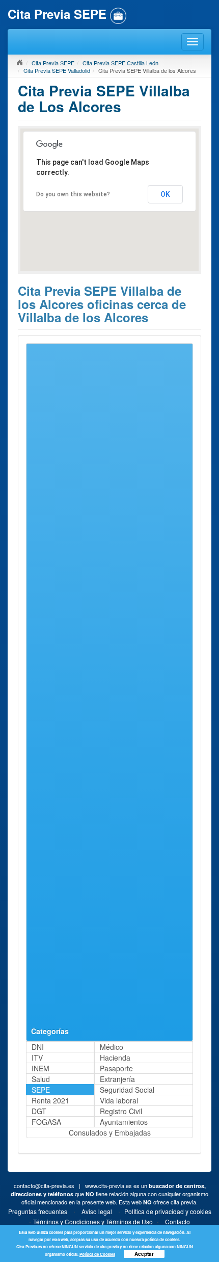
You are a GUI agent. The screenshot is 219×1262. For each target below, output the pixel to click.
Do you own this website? (73, 194)
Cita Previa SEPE (53, 63)
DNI (38, 1047)
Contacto (177, 1221)
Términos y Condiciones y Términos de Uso (93, 1221)
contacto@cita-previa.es (44, 1185)
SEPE (41, 1090)
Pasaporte (116, 1068)
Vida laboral (119, 1100)
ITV (37, 1057)
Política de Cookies (97, 1254)
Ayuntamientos (124, 1122)
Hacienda (115, 1057)
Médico (111, 1047)
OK (165, 194)
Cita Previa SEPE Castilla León (120, 63)
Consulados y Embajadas (110, 1132)
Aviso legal (96, 1211)
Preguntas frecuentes (37, 1211)
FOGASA (46, 1122)
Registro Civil (121, 1111)
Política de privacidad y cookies (167, 1211)
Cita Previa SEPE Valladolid (56, 70)
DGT (39, 1111)
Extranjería (117, 1079)
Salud (41, 1079)
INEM (40, 1068)
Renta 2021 (50, 1100)
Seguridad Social (127, 1090)
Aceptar (144, 1253)
